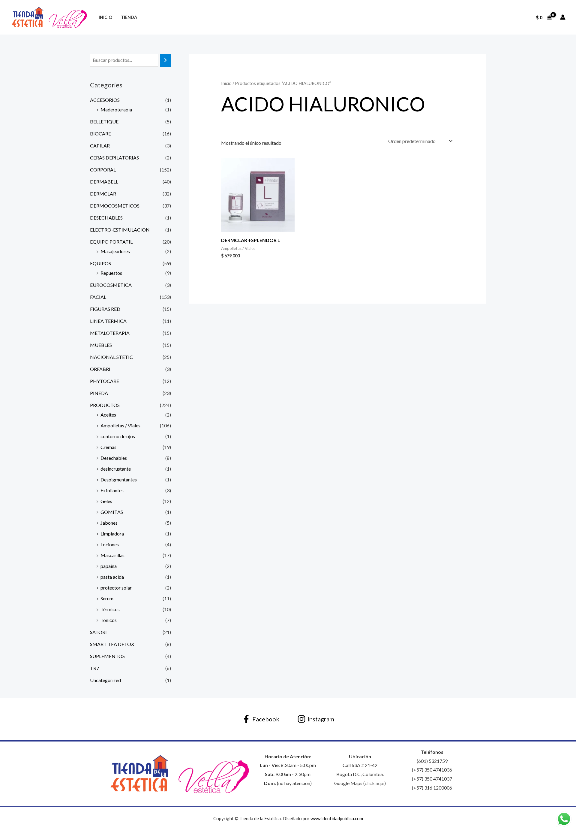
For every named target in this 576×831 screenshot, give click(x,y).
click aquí (374, 783)
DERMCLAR (103, 193)
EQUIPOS (100, 263)
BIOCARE (100, 133)
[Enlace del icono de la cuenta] (563, 17)
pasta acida (112, 577)
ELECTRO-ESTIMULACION (120, 229)
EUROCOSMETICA (111, 285)
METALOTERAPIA (110, 333)
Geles (106, 501)
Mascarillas (112, 555)
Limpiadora (112, 533)
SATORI (98, 632)
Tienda (129, 17)
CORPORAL (103, 169)
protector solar (116, 587)
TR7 (94, 668)
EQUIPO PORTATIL (111, 241)
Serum (106, 598)
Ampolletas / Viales (120, 425)
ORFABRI (100, 369)
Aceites (108, 414)
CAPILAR (100, 145)
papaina (108, 566)
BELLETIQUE (104, 121)
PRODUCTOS (105, 405)
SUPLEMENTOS (107, 656)
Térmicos (110, 609)
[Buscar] (165, 60)
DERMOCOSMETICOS (115, 205)
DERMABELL (104, 181)
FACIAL (98, 297)
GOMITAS (111, 512)
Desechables (113, 458)
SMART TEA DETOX (112, 644)
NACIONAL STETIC (111, 357)
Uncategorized (105, 680)
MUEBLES (101, 345)
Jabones (109, 523)
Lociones (109, 544)
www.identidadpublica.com (336, 818)
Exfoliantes (112, 490)
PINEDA (99, 393)
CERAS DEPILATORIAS (114, 157)
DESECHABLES (106, 217)
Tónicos (108, 620)
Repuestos (111, 273)
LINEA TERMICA (108, 321)
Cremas (108, 447)
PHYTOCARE (104, 381)
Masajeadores (115, 251)
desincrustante (115, 469)
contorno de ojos (117, 436)
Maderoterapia (116, 109)
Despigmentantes (118, 479)
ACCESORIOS (105, 100)
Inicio (105, 17)
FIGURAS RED (105, 309)
